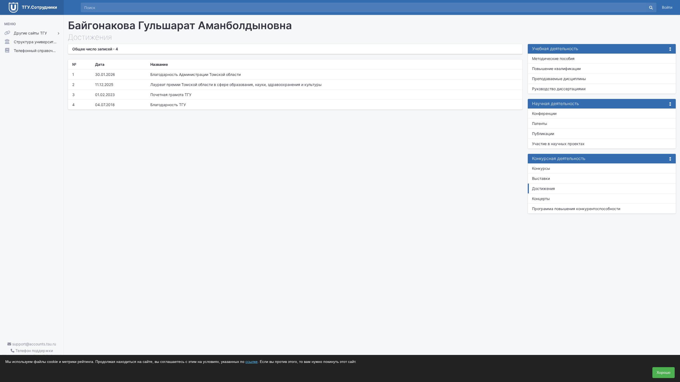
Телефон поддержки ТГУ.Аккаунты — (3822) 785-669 (32, 353)
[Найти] (651, 7)
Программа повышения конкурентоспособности (576, 208)
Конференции (544, 113)
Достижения (543, 188)
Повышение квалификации (556, 68)
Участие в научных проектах (558, 143)
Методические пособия (553, 58)
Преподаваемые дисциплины (559, 78)
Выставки (541, 178)
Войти (667, 7)
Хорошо (663, 372)
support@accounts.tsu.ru (33, 344)
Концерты (541, 198)
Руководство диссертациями (558, 88)
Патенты (539, 123)
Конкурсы (541, 168)
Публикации (543, 133)
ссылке (251, 361)
